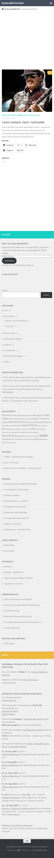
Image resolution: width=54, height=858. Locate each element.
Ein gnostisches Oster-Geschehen (24, 401)
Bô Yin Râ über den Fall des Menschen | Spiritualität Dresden (27, 377)
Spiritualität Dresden (13, 3)
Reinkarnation (25, 432)
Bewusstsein (27, 415)
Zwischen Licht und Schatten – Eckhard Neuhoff (22, 468)
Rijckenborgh (34, 432)
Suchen (5, 290)
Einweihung (43, 418)
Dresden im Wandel (12, 495)
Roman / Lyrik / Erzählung (16, 321)
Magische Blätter (8, 714)
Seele (43, 435)
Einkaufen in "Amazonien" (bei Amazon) (17, 825)
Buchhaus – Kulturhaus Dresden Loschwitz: (19, 808)
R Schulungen (9, 643)
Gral (34, 422)
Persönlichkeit (15, 432)
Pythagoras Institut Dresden (15, 507)
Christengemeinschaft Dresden (16, 490)
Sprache (7, 345)
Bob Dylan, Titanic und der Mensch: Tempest (21, 380)
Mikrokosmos (6, 432)
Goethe (26, 422)
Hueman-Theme (41, 850)
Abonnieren (9, 261)
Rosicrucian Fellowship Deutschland (18, 616)
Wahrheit (38, 439)
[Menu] (51, 3)
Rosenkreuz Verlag (11, 611)
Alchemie (7, 415)
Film (6, 311)
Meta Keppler (9, 545)
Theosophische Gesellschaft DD (16, 518)
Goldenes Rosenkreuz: (10, 754)
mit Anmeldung (13, 814)
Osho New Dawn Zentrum (34, 719)
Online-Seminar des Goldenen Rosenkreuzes (21, 605)
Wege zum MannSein (12, 524)
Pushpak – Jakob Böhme (13, 572)
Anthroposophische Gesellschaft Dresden (20, 484)
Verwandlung (30, 439)
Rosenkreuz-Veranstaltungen (16, 512)
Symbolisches (9, 350)
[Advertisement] (27, 42)
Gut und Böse (6, 426)
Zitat (6, 362)
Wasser (44, 439)
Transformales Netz (12, 628)
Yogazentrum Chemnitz (13, 584)
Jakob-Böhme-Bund (10, 711)
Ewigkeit (5, 422)
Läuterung (40, 429)
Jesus (39, 426)
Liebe (33, 428)
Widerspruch (12, 442)
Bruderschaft (13, 419)
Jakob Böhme (30, 425)
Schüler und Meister (33, 436)
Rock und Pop (8, 115)
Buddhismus (22, 419)
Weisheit (5, 442)
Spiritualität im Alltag (28, 115)
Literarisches (9, 316)
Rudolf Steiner (22, 436)
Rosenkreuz (9, 435)
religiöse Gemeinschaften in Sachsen (18, 578)
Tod (24, 439)
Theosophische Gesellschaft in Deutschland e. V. (23, 622)
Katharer (12, 429)
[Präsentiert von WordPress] (19, 850)
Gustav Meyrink (43, 422)
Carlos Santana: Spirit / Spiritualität (23, 122)
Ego (35, 418)
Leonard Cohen (24, 429)
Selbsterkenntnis (8, 439)
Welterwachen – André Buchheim (17, 529)
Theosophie (19, 439)
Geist (11, 421)
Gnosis (18, 422)
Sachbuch (9, 326)
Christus (30, 419)
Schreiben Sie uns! (9, 700)
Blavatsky (41, 415)
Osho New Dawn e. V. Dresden (16, 501)
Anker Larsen (17, 415)
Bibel (35, 415)
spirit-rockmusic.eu (11, 462)
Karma (5, 428)
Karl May (44, 426)
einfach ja (7, 566)
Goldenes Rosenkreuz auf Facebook (18, 599)
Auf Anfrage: (7, 664)
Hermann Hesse (16, 426)
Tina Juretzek (9, 551)
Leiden (17, 429)
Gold (31, 422)
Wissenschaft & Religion (13, 356)
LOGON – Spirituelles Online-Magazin (19, 457)
